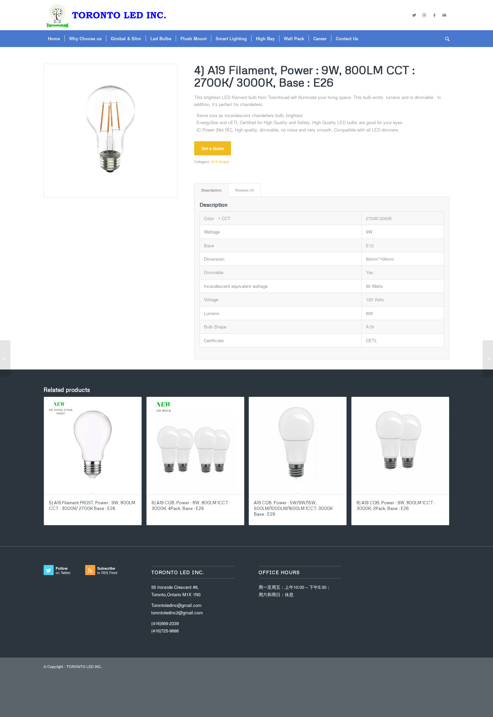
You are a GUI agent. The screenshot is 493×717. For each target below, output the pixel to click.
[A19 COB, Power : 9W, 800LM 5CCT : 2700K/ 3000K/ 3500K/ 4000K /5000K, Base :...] (488, 358)
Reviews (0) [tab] (244, 190)
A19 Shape (220, 161)
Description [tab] (211, 190)
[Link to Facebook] (434, 15)
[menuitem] (54, 38)
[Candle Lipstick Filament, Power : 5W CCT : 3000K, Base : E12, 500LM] (5, 358)
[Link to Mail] (444, 15)
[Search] (445, 38)
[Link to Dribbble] (424, 15)
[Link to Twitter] (414, 15)
